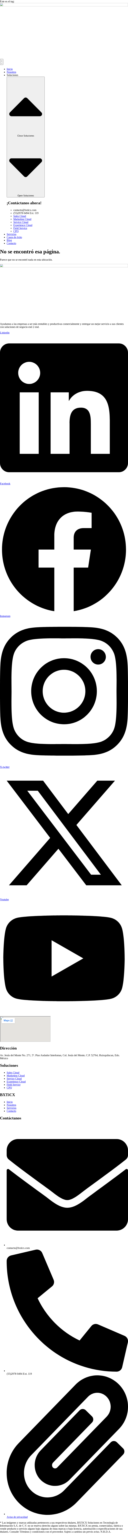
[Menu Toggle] (1, 62)
